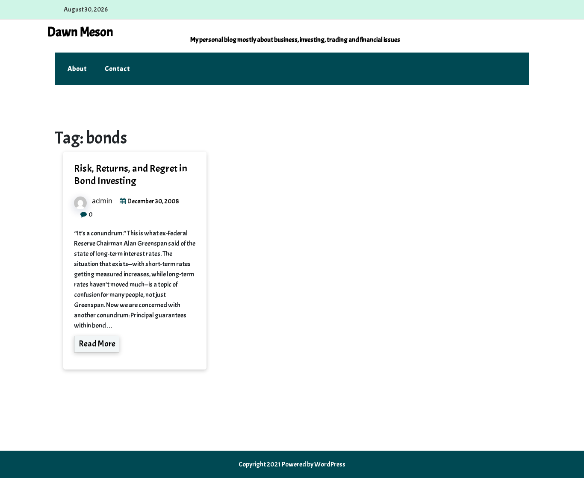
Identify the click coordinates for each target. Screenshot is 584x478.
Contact (117, 69)
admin (102, 200)
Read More (97, 343)
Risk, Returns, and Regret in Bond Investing (130, 174)
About (77, 69)
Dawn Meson (80, 32)
